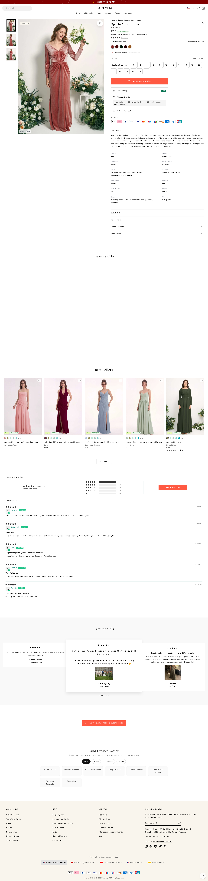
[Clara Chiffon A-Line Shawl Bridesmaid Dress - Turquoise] (138, 438)
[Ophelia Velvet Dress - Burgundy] (13, 339)
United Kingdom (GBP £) (84, 862)
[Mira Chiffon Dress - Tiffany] (176, 438)
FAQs (54, 832)
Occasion (109, 761)
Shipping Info (58, 815)
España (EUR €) (158, 862)
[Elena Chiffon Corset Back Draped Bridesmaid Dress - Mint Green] (10, 438)
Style (86, 761)
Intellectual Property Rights (111, 832)
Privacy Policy (105, 823)
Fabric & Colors (117, 227)
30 (139, 71)
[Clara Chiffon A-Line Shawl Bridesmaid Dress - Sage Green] (127, 438)
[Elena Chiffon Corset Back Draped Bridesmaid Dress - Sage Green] (13, 438)
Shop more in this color (196, 41)
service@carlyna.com (162, 841)
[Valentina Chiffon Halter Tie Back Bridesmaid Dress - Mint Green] (51, 438)
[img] (11, 507)
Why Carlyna (104, 819)
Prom (99, 13)
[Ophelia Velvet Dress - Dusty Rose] (5, 339)
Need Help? (116, 234)
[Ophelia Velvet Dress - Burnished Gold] (16, 339)
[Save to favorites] (100, 23)
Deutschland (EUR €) (112, 862)
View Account (12, 815)
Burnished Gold (130, 46)
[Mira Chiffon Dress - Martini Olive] (167, 438)
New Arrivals (11, 832)
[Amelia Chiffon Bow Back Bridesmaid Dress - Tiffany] (98, 438)
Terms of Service (106, 827)
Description (116, 130)
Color (96, 761)
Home (113, 20)
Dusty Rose (112, 46)
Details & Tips (117, 213)
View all (103, 461)
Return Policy (116, 220)
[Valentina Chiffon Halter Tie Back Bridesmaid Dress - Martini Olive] (48, 438)
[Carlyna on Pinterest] (155, 846)
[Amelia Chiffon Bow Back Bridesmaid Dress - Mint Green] (92, 438)
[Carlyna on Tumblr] (165, 846)
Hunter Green (121, 46)
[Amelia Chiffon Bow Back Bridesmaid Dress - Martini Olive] (89, 438)
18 (192, 65)
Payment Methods (60, 819)
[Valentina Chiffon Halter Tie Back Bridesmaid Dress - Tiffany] (57, 438)
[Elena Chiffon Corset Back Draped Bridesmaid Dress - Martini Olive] (8, 438)
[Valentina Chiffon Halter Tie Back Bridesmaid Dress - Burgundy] (45, 438)
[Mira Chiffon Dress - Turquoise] (179, 438)
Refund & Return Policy (62, 823)
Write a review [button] (173, 487)
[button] (115, 38)
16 (186, 65)
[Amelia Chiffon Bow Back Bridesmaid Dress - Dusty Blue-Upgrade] (86, 438)
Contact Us (57, 840)
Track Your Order (13, 819)
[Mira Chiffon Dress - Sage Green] (173, 438)
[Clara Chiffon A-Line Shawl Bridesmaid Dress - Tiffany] (135, 438)
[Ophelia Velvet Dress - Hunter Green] (10, 339)
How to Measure (59, 836)
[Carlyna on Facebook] (151, 846)
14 (179, 65)
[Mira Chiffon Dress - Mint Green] (170, 438)
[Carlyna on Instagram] (146, 846)
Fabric (121, 761)
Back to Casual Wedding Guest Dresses (105, 723)
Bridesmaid (88, 13)
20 (199, 65)
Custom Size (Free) (120, 65)
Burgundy (125, 46)
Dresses (107, 13)
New (78, 13)
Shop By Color (12, 836)
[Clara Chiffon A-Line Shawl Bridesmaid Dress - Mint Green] (132, 438)
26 (126, 71)
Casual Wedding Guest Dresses (130, 20)
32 (146, 71)
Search (9, 827)
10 (166, 65)
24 (120, 71)
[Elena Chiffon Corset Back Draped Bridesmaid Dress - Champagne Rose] (5, 438)
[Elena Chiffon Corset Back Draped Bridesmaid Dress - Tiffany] (16, 438)
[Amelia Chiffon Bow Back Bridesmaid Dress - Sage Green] (95, 438)
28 (133, 71)
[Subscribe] (179, 823)
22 (113, 71)
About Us (103, 815)
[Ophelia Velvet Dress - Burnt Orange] (8, 339)
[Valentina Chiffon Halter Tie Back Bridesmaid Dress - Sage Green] (54, 438)
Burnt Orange (117, 46)
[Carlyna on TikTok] (160, 846)
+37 (19, 438)
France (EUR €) (136, 862)
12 (173, 65)
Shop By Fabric (13, 840)
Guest (117, 13)
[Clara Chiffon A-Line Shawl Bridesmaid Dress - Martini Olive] (130, 438)
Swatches (128, 13)
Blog (100, 836)
